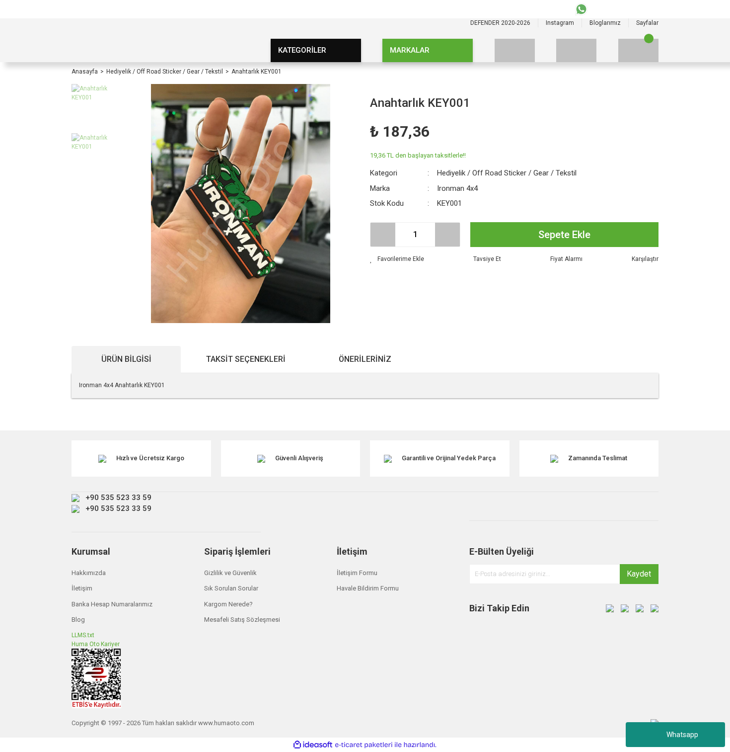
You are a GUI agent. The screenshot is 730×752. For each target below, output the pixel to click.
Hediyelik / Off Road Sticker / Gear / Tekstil (507, 172)
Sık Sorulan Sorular (231, 588)
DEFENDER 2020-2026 (500, 22)
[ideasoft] (313, 745)
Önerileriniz (365, 359)
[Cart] (638, 50)
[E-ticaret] (364, 745)
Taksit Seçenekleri (246, 359)
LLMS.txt (83, 635)
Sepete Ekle (564, 235)
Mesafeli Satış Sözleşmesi (242, 619)
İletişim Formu (357, 573)
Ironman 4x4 (457, 188)
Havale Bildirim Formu (368, 588)
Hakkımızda (89, 573)
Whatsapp (682, 735)
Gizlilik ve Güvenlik (230, 573)
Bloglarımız (605, 22)
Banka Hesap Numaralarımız (112, 604)
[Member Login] (576, 50)
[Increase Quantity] (447, 235)
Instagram (560, 22)
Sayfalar (647, 22)
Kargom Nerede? (228, 604)
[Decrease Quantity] (382, 235)
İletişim (82, 588)
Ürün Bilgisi (126, 359)
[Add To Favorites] (397, 258)
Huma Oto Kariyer (96, 644)
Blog (78, 619)
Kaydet (639, 574)
